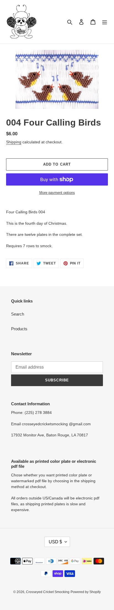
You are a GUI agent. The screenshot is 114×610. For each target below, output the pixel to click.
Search (17, 314)
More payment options (57, 193)
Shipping (13, 142)
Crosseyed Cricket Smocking (47, 592)
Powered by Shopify (86, 592)
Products (19, 328)
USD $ (55, 541)
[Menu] (104, 22)
